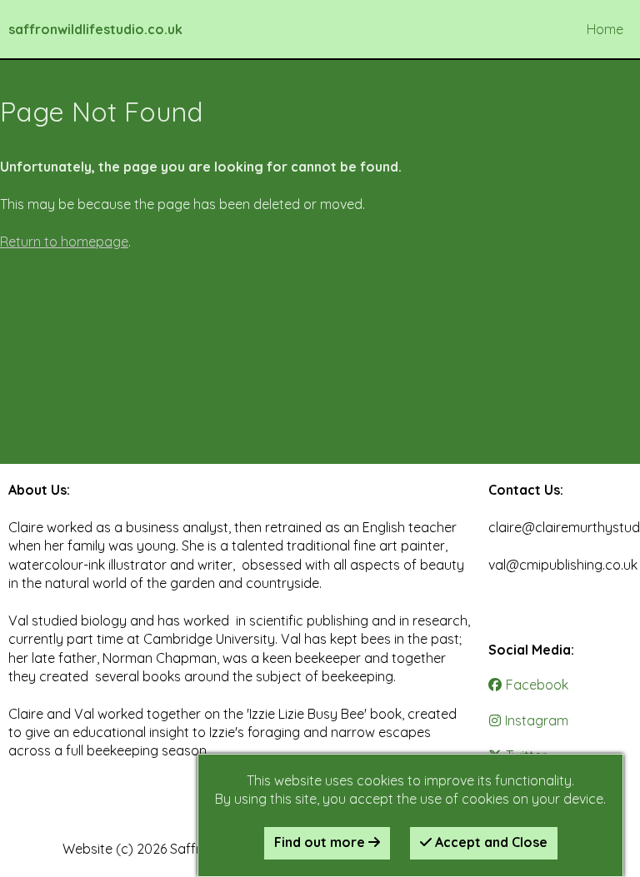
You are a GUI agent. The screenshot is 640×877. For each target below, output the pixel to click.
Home (605, 29)
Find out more (321, 842)
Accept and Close (490, 842)
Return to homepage (64, 241)
